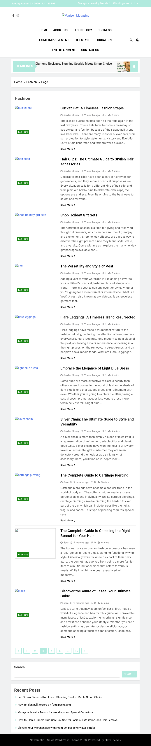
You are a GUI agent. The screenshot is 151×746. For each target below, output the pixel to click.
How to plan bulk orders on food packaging (44, 704)
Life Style (82, 40)
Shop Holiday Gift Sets (78, 215)
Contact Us (90, 50)
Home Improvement (54, 40)
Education (104, 40)
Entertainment (64, 50)
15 (76, 650)
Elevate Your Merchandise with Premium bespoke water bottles (57, 727)
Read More (66, 149)
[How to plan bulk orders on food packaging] (119, 68)
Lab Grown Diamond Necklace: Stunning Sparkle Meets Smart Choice (61, 63)
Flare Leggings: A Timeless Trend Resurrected (97, 317)
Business (105, 30)
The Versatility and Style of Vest (86, 266)
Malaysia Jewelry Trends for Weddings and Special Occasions (104, 3)
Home (43, 30)
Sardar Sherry (71, 115)
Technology (82, 30)
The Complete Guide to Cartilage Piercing (94, 475)
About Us (60, 30)
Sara (66, 482)
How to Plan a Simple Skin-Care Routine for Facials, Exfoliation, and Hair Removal (68, 720)
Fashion (23, 132)
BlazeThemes (113, 740)
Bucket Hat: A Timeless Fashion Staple (92, 108)
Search (19, 667)
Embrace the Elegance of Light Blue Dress (94, 368)
